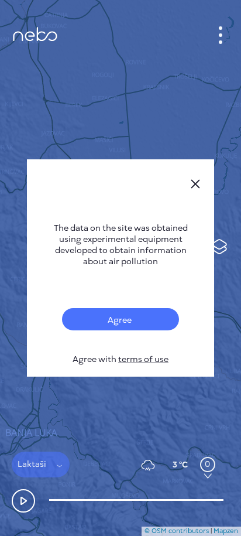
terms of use (143, 359)
